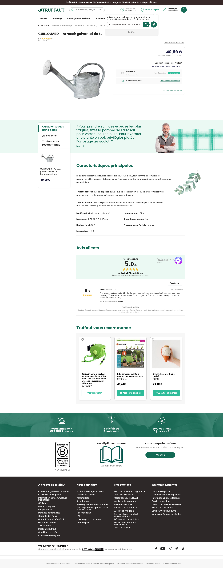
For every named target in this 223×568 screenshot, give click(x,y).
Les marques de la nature (89, 519)
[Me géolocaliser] (154, 24)
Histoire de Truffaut (86, 495)
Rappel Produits (46, 510)
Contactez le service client (51, 549)
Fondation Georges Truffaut (90, 492)
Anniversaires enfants (125, 501)
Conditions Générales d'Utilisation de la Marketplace (94, 563)
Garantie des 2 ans (47, 516)
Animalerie (101, 18)
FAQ (79, 516)
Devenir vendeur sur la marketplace (125, 524)
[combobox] (87, 9)
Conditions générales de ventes (53, 492)
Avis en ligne (44, 526)
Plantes (43, 18)
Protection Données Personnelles (130, 563)
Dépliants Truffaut (47, 529)
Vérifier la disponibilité (170, 81)
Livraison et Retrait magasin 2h (129, 492)
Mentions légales (46, 506)
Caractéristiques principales (53, 128)
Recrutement (83, 501)
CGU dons (43, 503)
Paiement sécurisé (123, 504)
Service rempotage (161, 501)
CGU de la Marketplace (49, 495)
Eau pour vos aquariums (164, 511)
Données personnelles (49, 513)
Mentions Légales (153, 563)
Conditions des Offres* (172, 563)
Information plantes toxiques (166, 498)
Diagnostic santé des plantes (166, 495)
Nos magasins (84, 513)
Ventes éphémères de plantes (166, 514)
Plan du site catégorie (49, 535)
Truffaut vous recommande (51, 143)
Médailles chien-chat (162, 508)
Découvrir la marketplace (126, 519)
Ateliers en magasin (124, 511)
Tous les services (122, 528)
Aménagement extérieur (78, 18)
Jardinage (57, 18)
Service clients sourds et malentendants (126, 515)
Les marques (83, 523)
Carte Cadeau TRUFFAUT (126, 498)
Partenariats (83, 498)
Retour (45, 26)
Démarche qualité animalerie (166, 504)
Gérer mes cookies (47, 523)
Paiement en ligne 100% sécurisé (172, 90)
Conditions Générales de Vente (58, 563)
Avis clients (49, 135)
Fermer (131, 32)
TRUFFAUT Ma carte (123, 495)
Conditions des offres (48, 532)
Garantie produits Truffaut (51, 519)
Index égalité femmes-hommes (92, 504)
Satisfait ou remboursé (125, 508)
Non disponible (160, 73)
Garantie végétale (161, 492)
